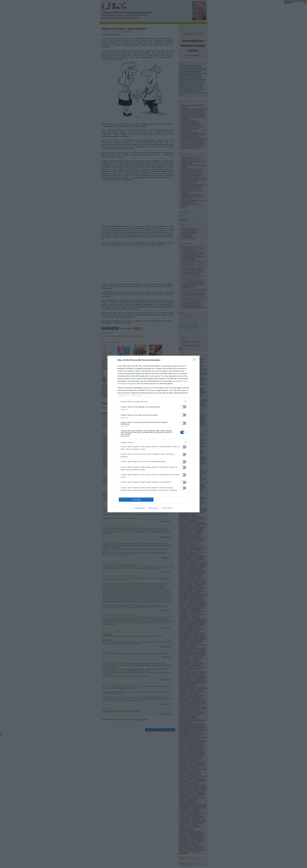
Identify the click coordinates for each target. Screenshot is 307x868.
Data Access (153, 508)
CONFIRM (136, 500)
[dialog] (153, 434)
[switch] (183, 406)
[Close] (195, 360)
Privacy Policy (167, 508)
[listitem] (153, 401)
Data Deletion (140, 508)
